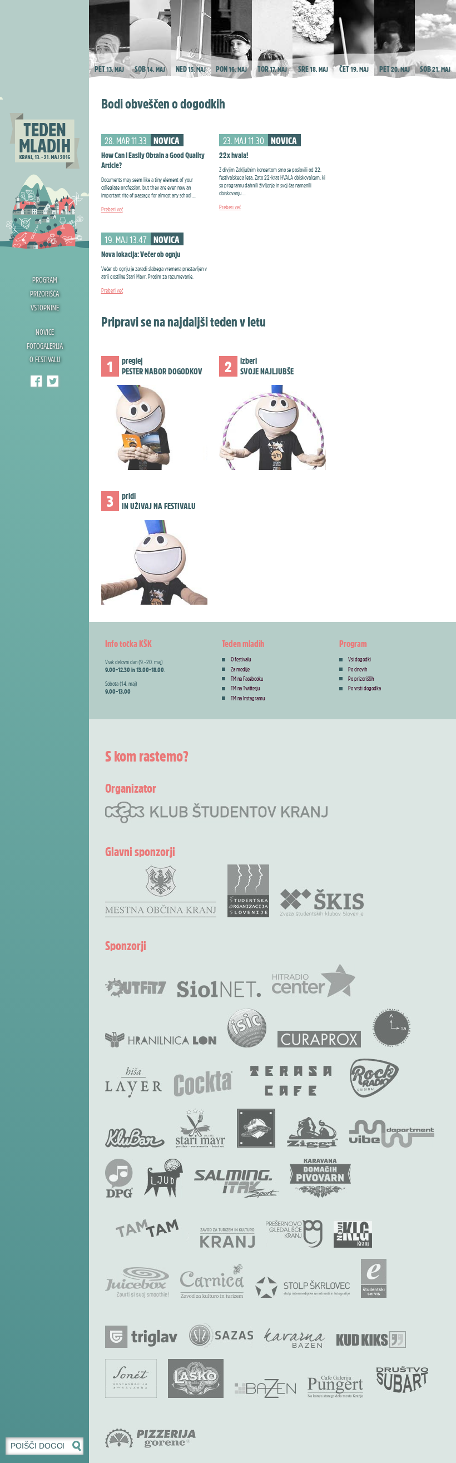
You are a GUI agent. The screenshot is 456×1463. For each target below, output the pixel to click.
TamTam (147, 1228)
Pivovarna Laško (196, 1378)
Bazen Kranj (265, 1388)
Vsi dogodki (359, 659)
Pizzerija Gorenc (150, 1438)
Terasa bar (291, 1081)
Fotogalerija (45, 345)
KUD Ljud (163, 1178)
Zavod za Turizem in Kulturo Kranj (227, 1238)
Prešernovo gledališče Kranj (294, 1234)
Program (44, 279)
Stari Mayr (201, 1128)
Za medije (240, 669)
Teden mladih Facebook (36, 381)
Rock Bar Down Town (256, 1128)
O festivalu (44, 359)
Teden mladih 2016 (44, 125)
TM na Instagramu (248, 698)
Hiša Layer (133, 1082)
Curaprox (319, 1039)
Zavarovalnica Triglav (141, 1337)
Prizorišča (44, 293)
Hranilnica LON (160, 1039)
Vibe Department (391, 1134)
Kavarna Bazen (294, 1338)
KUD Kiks (371, 1339)
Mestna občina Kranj (160, 890)
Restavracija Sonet (131, 1378)
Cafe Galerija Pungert (335, 1387)
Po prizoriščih (361, 679)
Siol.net (219, 989)
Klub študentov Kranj (52, 381)
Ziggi (312, 1132)
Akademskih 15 (391, 1028)
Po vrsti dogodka (364, 688)
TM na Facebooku (247, 679)
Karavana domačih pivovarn (320, 1178)
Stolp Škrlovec (302, 1287)
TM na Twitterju (245, 688)
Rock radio (374, 1078)
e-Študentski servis (373, 1278)
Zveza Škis (322, 902)
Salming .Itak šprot (236, 1184)
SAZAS (221, 1335)
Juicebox (137, 1282)
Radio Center (313, 980)
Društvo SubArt (402, 1378)
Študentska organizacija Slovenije (248, 890)
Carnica (212, 1281)
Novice (45, 332)
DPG (119, 1178)
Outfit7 (135, 987)
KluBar (135, 1138)
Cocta (203, 1084)
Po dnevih (358, 669)
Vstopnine (45, 307)
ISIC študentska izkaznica (246, 1028)
